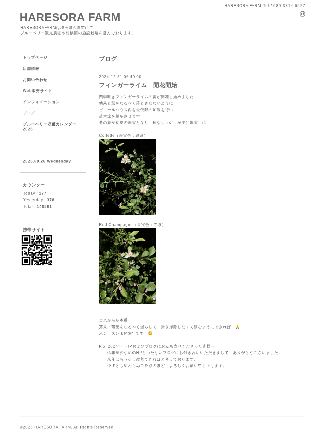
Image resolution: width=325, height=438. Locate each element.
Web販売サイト (37, 91)
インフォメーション (41, 102)
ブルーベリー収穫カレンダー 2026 (49, 126)
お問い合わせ (35, 79)
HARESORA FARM (70, 17)
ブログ (29, 113)
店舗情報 (31, 68)
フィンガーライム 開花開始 (138, 85)
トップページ (35, 57)
